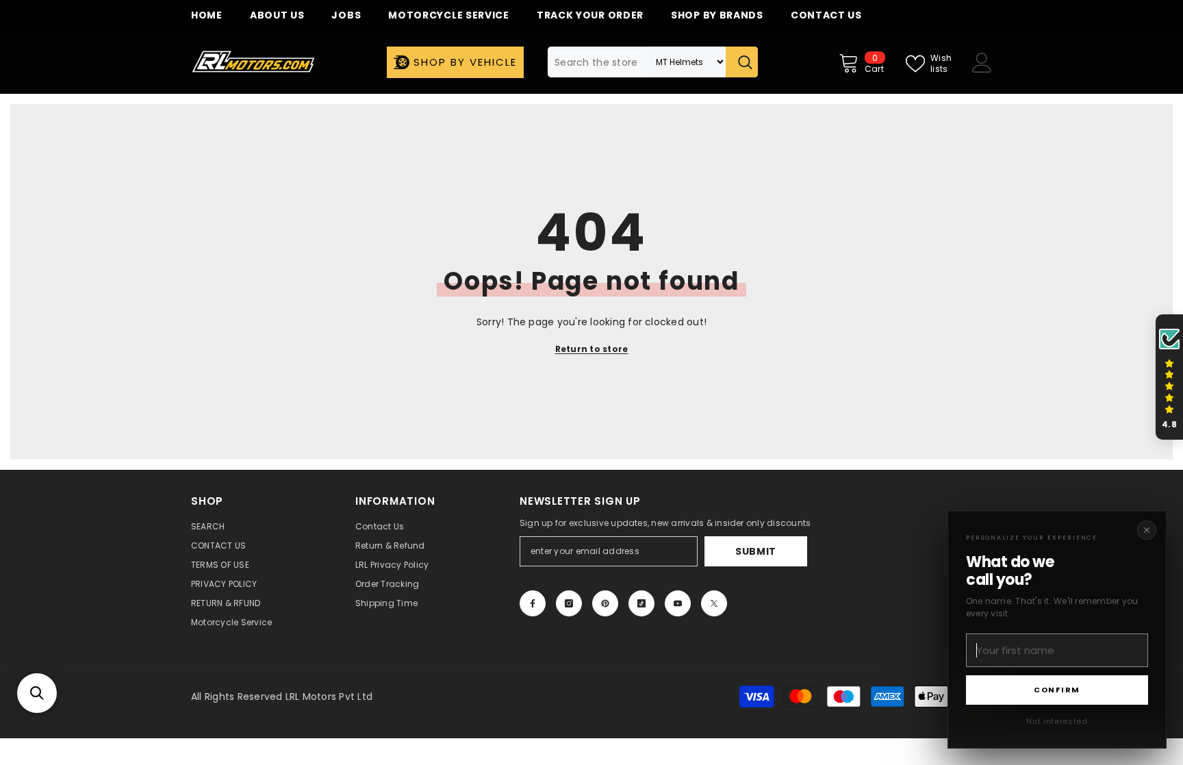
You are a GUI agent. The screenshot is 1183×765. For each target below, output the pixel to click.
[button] (37, 693)
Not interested (1056, 721)
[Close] (1146, 530)
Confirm (1057, 689)
